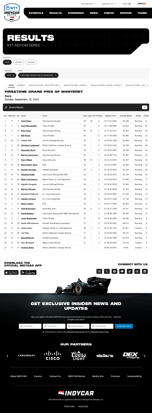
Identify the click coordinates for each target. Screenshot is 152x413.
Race (7, 62)
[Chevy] (26, 355)
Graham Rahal (27, 247)
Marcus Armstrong (29, 155)
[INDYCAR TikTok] (130, 271)
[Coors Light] (78, 355)
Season (31, 62)
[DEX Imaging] (131, 355)
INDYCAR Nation (76, 376)
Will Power (26, 135)
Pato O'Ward (26, 160)
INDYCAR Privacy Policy (100, 332)
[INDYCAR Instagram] (99, 271)
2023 (9, 75)
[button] (7, 356)
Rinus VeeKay (27, 203)
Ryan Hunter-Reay (29, 165)
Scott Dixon (26, 121)
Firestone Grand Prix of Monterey (36, 75)
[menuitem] (36, 13)
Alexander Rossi (28, 150)
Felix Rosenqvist (28, 208)
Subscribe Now (124, 326)
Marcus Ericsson (28, 189)
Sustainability (134, 376)
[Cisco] (52, 355)
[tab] (11, 85)
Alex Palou (26, 130)
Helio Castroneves (29, 179)
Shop (125, 4)
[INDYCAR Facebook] (114, 271)
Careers (38, 376)
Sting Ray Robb (28, 174)
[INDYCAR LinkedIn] (145, 271)
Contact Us (55, 376)
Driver (19, 62)
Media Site (98, 376)
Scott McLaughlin (29, 126)
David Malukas (27, 213)
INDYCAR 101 (107, 4)
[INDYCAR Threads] (137, 271)
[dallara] (105, 355)
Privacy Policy (69, 406)
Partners (115, 376)
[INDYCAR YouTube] (122, 271)
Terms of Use (83, 406)
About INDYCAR (18, 376)
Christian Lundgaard (30, 145)
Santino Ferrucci (28, 199)
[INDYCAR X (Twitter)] (107, 271)
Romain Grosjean (28, 169)
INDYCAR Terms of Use (75, 332)
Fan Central (87, 4)
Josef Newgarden (29, 218)
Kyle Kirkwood (27, 238)
